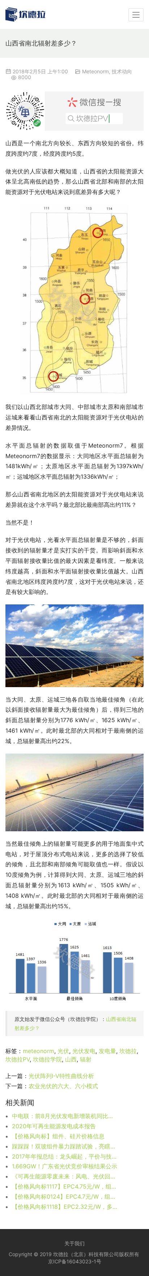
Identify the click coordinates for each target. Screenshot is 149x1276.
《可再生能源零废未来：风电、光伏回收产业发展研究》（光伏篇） (64, 1176)
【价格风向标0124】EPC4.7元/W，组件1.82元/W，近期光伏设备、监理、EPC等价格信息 (64, 1196)
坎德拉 (128, 1051)
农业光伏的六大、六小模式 (63, 1086)
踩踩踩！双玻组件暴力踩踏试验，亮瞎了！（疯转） (64, 1146)
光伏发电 (83, 1051)
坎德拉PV (17, 1059)
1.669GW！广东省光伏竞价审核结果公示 (64, 1166)
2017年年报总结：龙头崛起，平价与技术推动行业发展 (64, 1156)
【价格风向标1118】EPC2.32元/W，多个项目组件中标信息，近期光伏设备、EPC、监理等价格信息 (64, 1206)
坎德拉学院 (47, 1059)
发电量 (107, 1051)
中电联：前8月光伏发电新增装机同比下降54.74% (64, 1116)
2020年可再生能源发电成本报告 (54, 1126)
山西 (71, 1059)
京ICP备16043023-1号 (74, 1261)
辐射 (85, 1059)
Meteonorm (95, 71)
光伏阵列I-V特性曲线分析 (61, 1075)
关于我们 (74, 1243)
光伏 (63, 1051)
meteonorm (38, 1051)
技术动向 (122, 71)
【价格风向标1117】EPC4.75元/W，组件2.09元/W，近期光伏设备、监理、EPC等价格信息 (64, 1186)
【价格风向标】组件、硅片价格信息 (58, 1136)
